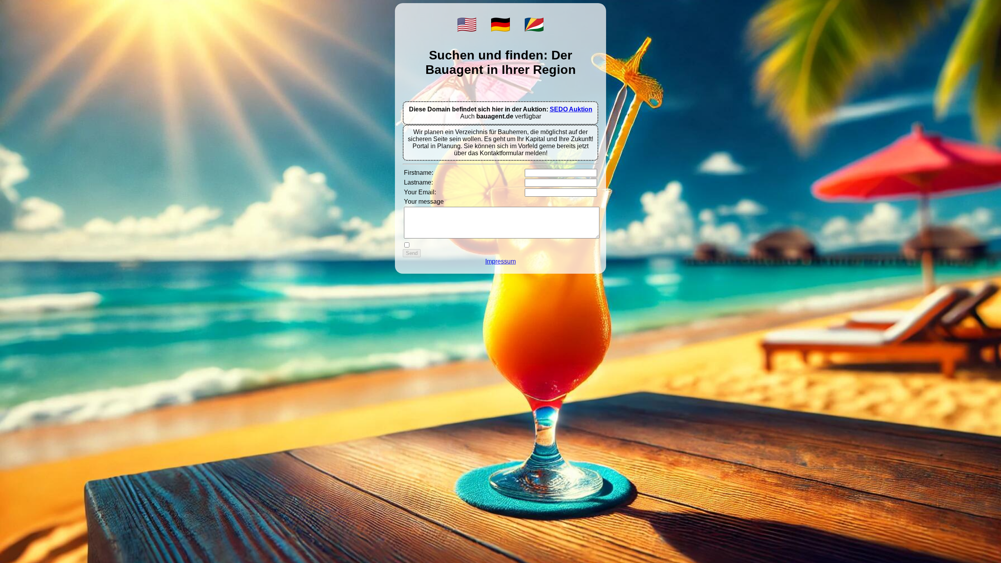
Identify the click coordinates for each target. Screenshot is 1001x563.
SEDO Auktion (571, 109)
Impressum (500, 261)
